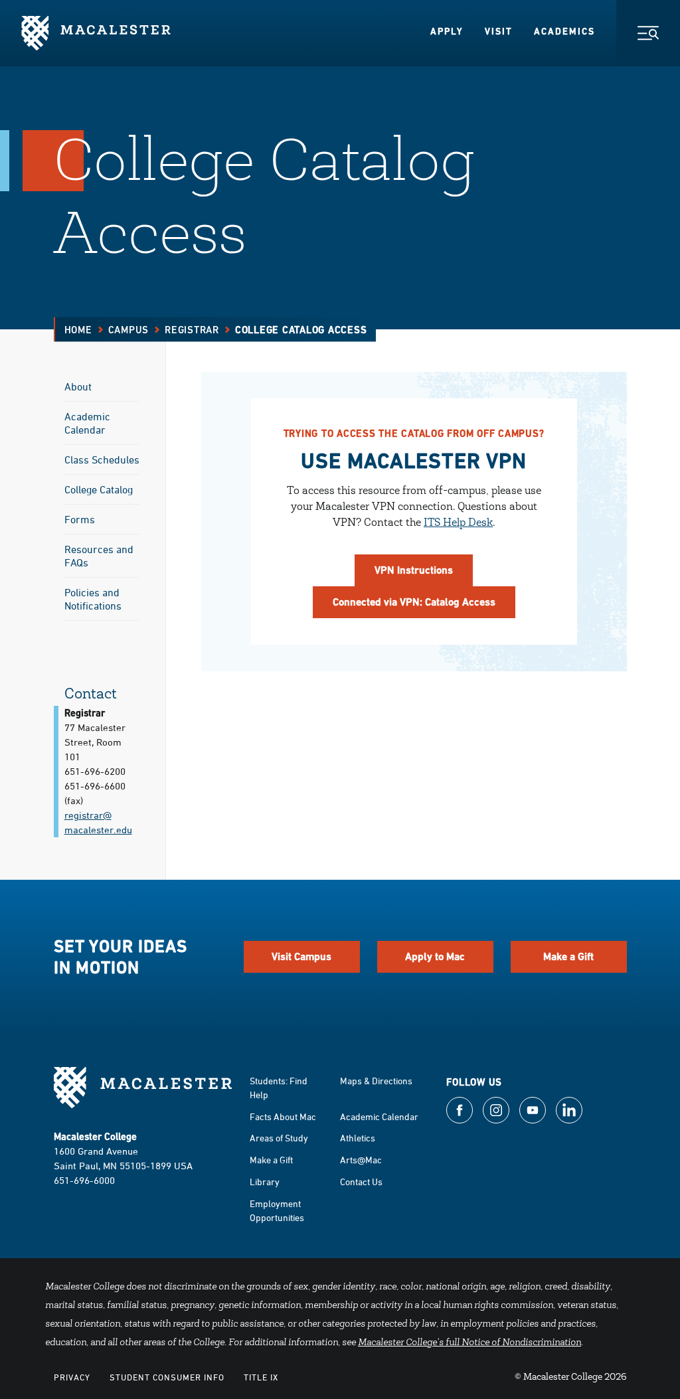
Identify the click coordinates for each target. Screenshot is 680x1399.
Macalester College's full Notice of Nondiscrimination (469, 1343)
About (78, 386)
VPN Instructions (414, 570)
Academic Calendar (87, 423)
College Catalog (98, 489)
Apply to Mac (435, 956)
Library (265, 1181)
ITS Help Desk (458, 523)
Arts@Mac (361, 1159)
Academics (564, 31)
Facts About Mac (283, 1116)
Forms (79, 519)
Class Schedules (101, 459)
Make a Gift (568, 956)
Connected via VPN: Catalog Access (414, 602)
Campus (128, 329)
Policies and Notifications (93, 599)
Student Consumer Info (167, 1377)
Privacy (72, 1377)
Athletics (357, 1137)
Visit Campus (301, 956)
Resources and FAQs (98, 555)
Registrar (192, 329)
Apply (447, 31)
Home (78, 329)
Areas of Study (279, 1137)
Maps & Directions (376, 1080)
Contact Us (361, 1181)
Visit (499, 31)
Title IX (261, 1377)
